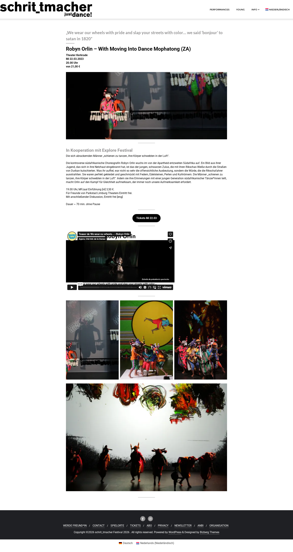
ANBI (200, 525)
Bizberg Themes (209, 532)
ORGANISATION (218, 525)
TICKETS (135, 525)
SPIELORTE (117, 525)
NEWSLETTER (183, 525)
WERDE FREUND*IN (75, 525)
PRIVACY (163, 525)
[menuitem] (125, 543)
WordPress (175, 532)
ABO (149, 525)
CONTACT (99, 525)
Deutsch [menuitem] (128, 543)
